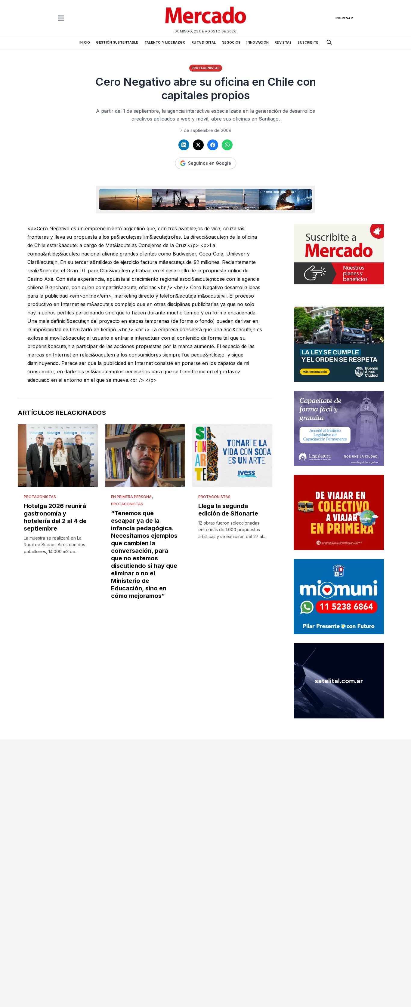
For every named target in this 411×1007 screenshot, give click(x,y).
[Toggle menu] (61, 18)
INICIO (84, 42)
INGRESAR (344, 18)
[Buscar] (329, 42)
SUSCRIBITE (308, 42)
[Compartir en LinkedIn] (183, 144)
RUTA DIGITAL (204, 42)
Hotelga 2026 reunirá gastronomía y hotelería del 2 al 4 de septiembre (55, 517)
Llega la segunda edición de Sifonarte (228, 509)
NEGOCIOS (231, 42)
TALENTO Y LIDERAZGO (165, 42)
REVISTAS (283, 42)
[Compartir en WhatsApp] (227, 144)
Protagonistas (206, 68)
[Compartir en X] (198, 144)
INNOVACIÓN (257, 42)
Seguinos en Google (209, 163)
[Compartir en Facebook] (212, 144)
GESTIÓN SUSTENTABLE (117, 42)
